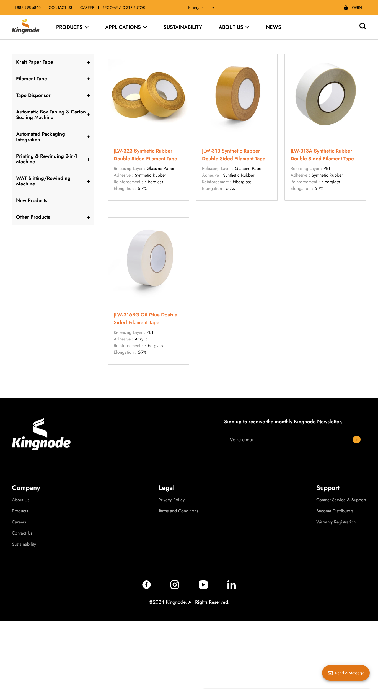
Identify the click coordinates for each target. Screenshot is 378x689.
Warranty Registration (336, 522)
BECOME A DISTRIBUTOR (123, 7)
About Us (20, 500)
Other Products (33, 217)
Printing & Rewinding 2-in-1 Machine (46, 158)
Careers (19, 522)
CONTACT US (60, 7)
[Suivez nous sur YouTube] (203, 587)
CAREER (87, 7)
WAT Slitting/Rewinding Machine (43, 181)
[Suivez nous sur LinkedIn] (231, 587)
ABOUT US (231, 27)
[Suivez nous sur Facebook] (146, 587)
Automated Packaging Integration (40, 136)
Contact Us (22, 533)
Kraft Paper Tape (34, 62)
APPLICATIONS (123, 27)
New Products (31, 200)
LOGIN (356, 7)
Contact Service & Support (341, 500)
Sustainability (24, 544)
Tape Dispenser (33, 95)
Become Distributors (334, 511)
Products (20, 511)
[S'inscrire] (357, 439)
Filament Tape (31, 78)
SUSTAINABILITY (183, 27)
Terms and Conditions (178, 511)
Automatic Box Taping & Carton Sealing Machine (51, 114)
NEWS (273, 27)
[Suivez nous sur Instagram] (174, 587)
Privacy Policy (172, 500)
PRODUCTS (69, 27)
